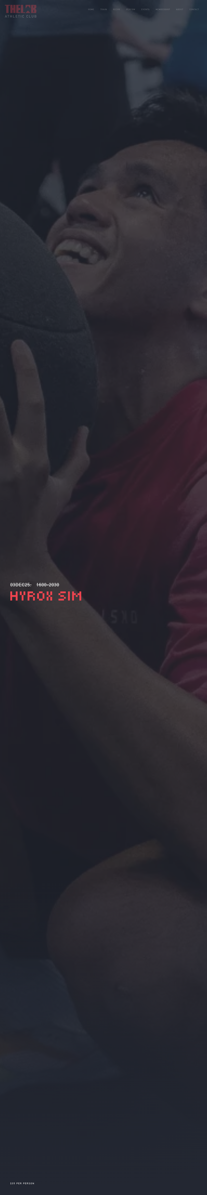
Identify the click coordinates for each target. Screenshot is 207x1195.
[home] (20, 11)
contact (194, 9)
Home (91, 9)
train (103, 9)
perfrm (130, 9)
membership (163, 9)
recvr (116, 9)
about (179, 9)
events (145, 9)
